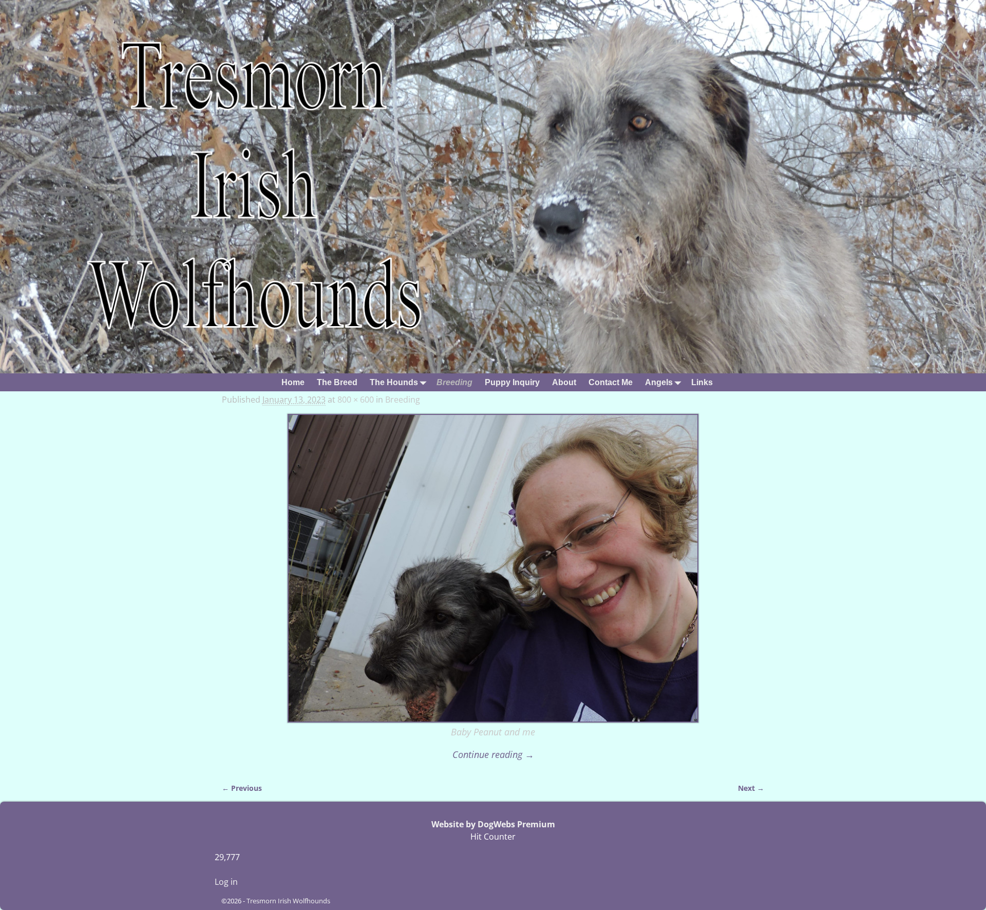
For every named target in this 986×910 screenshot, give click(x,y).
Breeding (454, 382)
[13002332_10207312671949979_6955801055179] (493, 568)
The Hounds (394, 382)
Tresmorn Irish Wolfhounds (288, 900)
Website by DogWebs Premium (493, 824)
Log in (226, 881)
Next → (751, 788)
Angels (659, 382)
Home (293, 382)
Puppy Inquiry (512, 382)
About (564, 382)
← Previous (242, 788)
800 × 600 (355, 399)
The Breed (337, 382)
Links (702, 382)
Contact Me (611, 382)
